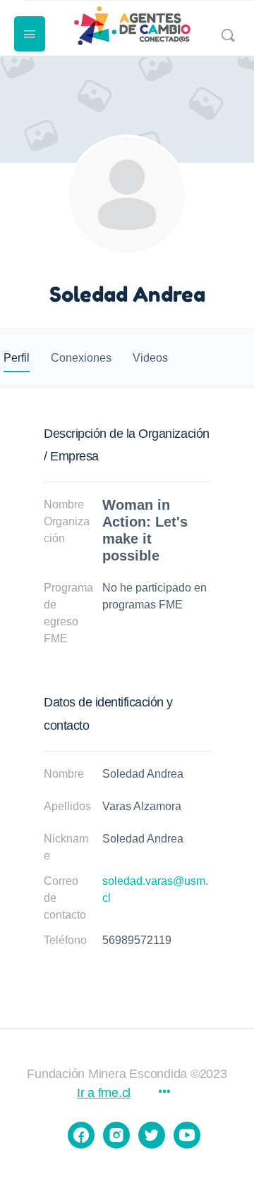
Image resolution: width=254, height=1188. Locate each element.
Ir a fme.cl (104, 1093)
